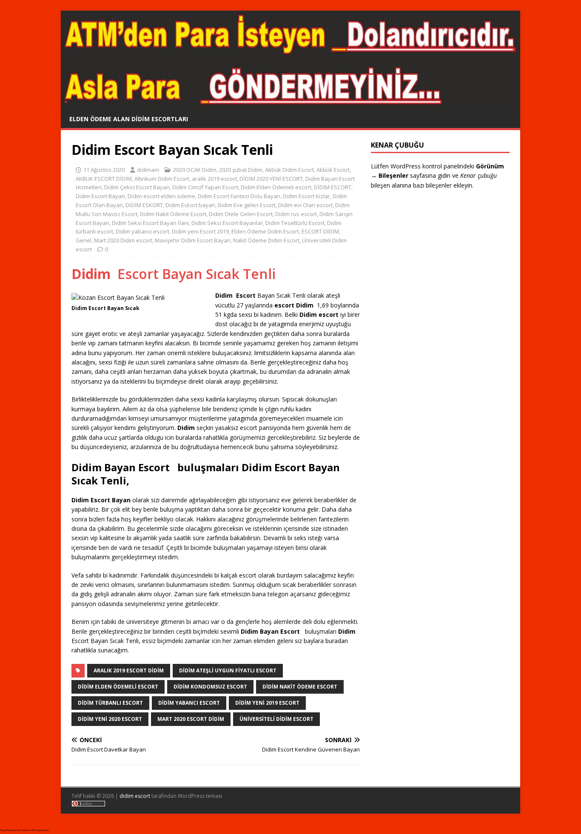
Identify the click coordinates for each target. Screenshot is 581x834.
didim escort (135, 796)
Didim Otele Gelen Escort (241, 214)
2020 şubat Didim (240, 170)
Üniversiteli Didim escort (276, 719)
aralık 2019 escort (214, 178)
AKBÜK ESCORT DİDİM (104, 178)
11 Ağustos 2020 (104, 170)
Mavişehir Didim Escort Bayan (193, 240)
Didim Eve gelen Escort (247, 205)
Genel (83, 240)
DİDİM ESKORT (144, 205)
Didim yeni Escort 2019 (200, 231)
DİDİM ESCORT (332, 187)
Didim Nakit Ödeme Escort (173, 214)
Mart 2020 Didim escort (123, 240)
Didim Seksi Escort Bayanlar (227, 223)
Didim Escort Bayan (100, 196)
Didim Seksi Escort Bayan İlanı (150, 223)
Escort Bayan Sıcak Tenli (173, 274)
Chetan (25, 830)
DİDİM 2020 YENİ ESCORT (271, 178)
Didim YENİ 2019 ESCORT (267, 702)
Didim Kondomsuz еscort (210, 686)
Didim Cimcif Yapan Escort (205, 187)
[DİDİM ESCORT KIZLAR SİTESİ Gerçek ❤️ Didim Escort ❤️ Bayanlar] (290, 105)
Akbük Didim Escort (289, 170)
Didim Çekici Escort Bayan (137, 187)
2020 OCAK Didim (194, 170)
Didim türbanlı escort (110, 702)
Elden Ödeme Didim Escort (265, 231)
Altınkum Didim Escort (161, 178)
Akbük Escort (333, 170)
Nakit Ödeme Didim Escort (266, 240)
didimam (148, 170)
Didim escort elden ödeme (161, 196)
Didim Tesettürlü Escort (295, 223)
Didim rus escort (296, 214)
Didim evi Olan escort (305, 205)
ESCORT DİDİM (320, 231)
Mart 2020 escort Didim (190, 719)
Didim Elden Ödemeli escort (276, 187)
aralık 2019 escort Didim (129, 670)
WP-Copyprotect (40, 830)
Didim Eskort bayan (190, 205)
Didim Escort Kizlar (306, 196)
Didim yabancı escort (142, 231)
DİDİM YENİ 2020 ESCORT (110, 719)
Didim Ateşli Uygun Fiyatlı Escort (227, 670)
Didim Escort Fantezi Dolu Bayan (239, 196)
